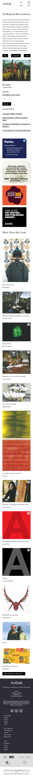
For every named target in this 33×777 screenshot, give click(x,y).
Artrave (4, 642)
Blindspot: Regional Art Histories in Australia (15, 316)
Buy (5, 56)
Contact (6, 747)
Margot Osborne (6, 617)
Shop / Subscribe (8, 728)
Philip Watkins (5, 287)
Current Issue (7, 715)
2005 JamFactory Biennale (10, 615)
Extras (5, 724)
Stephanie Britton (6, 407)
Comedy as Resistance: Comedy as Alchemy (16, 125)
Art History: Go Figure (11, 94)
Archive (6, 720)
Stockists (6, 732)
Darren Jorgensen (7, 346)
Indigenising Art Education (10, 666)
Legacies (5, 578)
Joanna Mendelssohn (7, 581)
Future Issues (7, 735)
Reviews (6, 717)
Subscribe (16, 56)
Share (6, 104)
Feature (4, 99)
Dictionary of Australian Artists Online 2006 (15, 504)
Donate (6, 745)
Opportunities (7, 737)
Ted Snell (4, 476)
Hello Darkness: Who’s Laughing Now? (15, 118)
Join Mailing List (8, 730)
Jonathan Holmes (6, 318)
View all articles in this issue (13, 674)
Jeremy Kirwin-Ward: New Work (12, 473)
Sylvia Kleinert (6, 669)
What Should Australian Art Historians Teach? (15, 541)
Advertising (7, 743)
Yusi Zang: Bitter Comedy (12, 113)
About (5, 741)
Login (27, 56)
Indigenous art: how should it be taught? (14, 376)
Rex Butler (6, 84)
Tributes (6, 722)
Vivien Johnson (6, 379)
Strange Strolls (6, 344)
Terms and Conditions (18, 770)
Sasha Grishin (6, 544)
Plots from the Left (7, 285)
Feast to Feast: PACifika (9, 404)
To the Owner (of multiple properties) (16, 130)
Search (6, 749)
